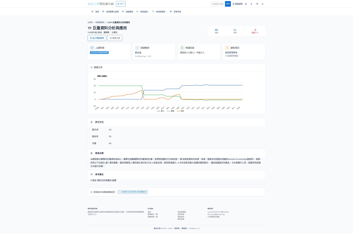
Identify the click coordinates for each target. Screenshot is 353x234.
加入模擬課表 (98, 38)
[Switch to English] (251, 4)
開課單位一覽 (153, 214)
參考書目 (99, 174)
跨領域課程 (182, 212)
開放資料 (181, 217)
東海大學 (157, 228)
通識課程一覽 (153, 217)
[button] (143, 11)
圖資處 (176, 228)
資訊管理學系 (100, 22)
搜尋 (228, 4)
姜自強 (138, 52)
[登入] (246, 4)
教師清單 (181, 219)
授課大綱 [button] (116, 38)
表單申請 (181, 214)
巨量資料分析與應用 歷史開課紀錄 (133, 192)
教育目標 (99, 153)
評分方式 (99, 122)
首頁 (91, 22)
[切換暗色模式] (262, 4)
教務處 (184, 228)
